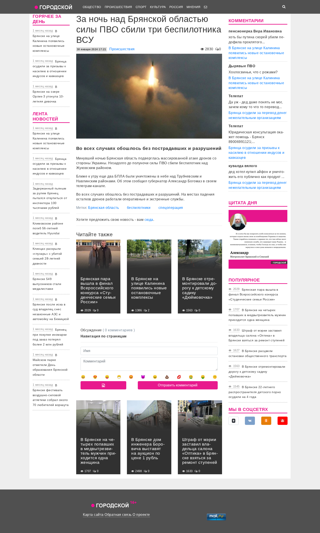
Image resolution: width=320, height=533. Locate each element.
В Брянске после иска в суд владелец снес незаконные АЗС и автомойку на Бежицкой (51, 309)
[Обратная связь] (205, 7)
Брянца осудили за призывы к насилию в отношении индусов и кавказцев (257, 152)
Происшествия (118, 7)
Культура (158, 7)
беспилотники (139, 208)
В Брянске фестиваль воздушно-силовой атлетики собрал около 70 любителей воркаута (51, 395)
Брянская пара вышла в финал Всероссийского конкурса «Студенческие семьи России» (253, 294)
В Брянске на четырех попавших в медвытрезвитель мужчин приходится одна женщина (257, 315)
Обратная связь (118, 514)
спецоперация (170, 208)
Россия (176, 7)
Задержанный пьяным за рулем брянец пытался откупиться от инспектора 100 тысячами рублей (50, 198)
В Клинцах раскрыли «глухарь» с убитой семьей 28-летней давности (47, 253)
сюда (149, 219)
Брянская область (103, 208)
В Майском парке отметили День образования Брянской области (50, 364)
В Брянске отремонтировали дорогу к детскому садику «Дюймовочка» (257, 371)
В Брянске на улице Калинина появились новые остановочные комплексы (49, 40)
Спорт (141, 7)
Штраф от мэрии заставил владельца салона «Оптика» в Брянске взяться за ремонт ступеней (257, 335)
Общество (92, 7)
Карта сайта (93, 514)
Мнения (193, 7)
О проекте (141, 514)
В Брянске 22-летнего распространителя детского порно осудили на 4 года (255, 392)
